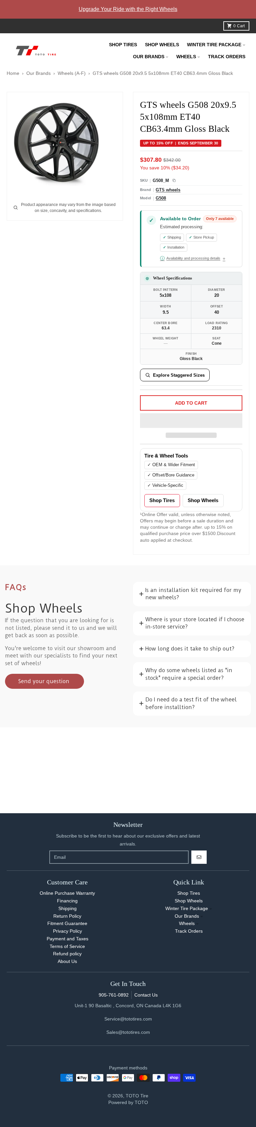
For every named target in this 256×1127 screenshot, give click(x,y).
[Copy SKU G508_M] (174, 180)
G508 (161, 198)
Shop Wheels (203, 500)
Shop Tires (162, 500)
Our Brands (38, 73)
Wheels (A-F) (72, 73)
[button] (191, 421)
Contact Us (146, 995)
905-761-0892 (114, 995)
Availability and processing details (190, 258)
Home (13, 73)
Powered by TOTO (128, 1102)
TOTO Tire (137, 1095)
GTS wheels (168, 189)
